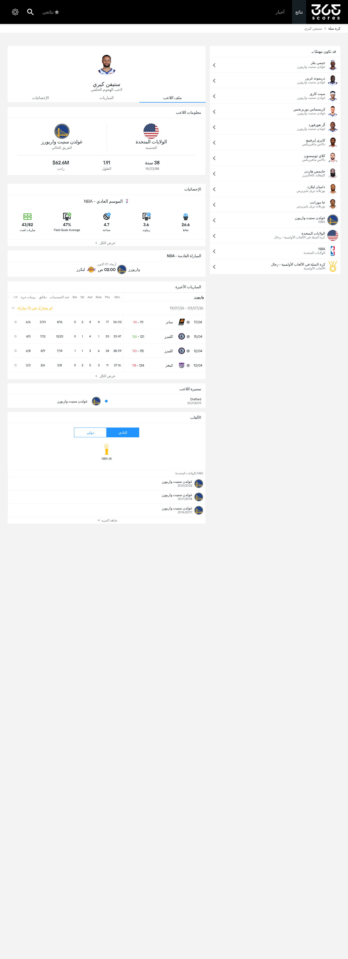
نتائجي (48, 12)
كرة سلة (334, 28)
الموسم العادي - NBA (103, 201)
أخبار (280, 12)
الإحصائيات (40, 98)
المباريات (107, 98)
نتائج (299, 12)
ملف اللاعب (172, 98)
